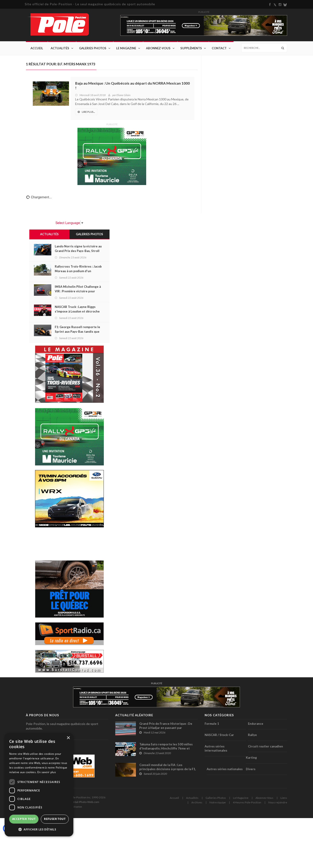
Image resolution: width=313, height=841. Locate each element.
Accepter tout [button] (24, 819)
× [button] (68, 738)
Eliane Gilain (123, 95)
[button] (39, 829)
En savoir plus (46, 772)
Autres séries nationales (225, 769)
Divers (250, 769)
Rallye (252, 735)
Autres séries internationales (216, 748)
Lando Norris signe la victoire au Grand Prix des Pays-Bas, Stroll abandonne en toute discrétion (78, 250)
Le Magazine (126, 48)
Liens (283, 798)
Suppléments (191, 48)
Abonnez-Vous (158, 48)
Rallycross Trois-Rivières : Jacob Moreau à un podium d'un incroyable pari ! (78, 271)
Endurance (255, 723)
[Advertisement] (69, 543)
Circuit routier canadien (265, 746)
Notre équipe (217, 802)
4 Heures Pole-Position (247, 802)
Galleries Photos (216, 798)
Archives (196, 802)
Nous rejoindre (277, 802)
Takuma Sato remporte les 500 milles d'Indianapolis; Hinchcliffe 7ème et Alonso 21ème (166, 748)
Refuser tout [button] (55, 819)
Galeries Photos (92, 48)
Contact (219, 48)
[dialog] (39, 784)
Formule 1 (212, 723)
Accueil (36, 48)
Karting (251, 757)
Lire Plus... (88, 111)
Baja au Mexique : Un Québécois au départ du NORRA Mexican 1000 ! (132, 85)
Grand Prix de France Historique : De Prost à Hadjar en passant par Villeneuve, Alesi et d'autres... (165, 728)
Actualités (60, 48)
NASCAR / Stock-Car (219, 735)
